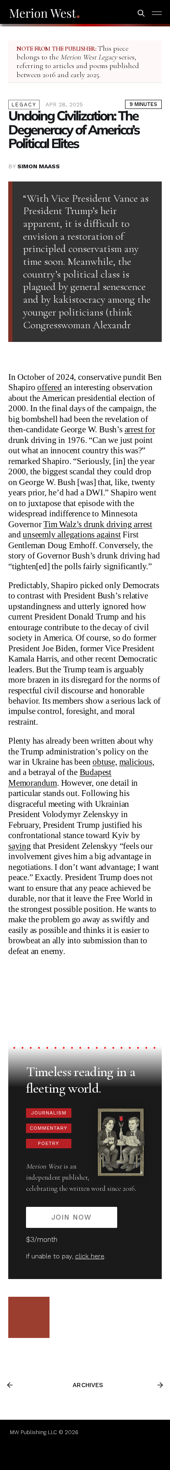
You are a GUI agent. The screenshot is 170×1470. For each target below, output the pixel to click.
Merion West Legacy (88, 57)
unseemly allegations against (71, 534)
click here (89, 1256)
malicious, (136, 761)
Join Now (71, 1217)
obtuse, (104, 761)
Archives (88, 1385)
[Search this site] (141, 13)
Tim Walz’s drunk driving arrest (97, 524)
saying (19, 845)
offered (49, 387)
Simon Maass (38, 166)
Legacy (24, 104)
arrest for (140, 429)
